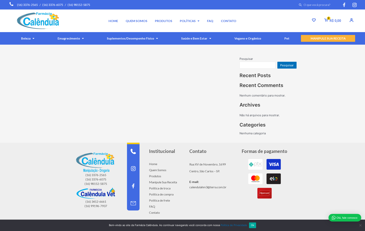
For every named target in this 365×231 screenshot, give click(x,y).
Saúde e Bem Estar (194, 38)
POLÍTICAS (188, 21)
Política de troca (160, 188)
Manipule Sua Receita (163, 182)
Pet (286, 38)
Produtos (155, 176)
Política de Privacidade (234, 225)
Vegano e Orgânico (247, 38)
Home (153, 164)
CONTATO (228, 21)
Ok (252, 225)
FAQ (210, 21)
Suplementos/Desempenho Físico (130, 38)
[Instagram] (133, 168)
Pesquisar (246, 59)
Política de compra (161, 194)
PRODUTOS (163, 21)
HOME (113, 21)
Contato (154, 212)
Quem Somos (157, 170)
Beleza (26, 38)
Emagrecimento (69, 38)
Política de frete (159, 200)
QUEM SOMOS (136, 21)
